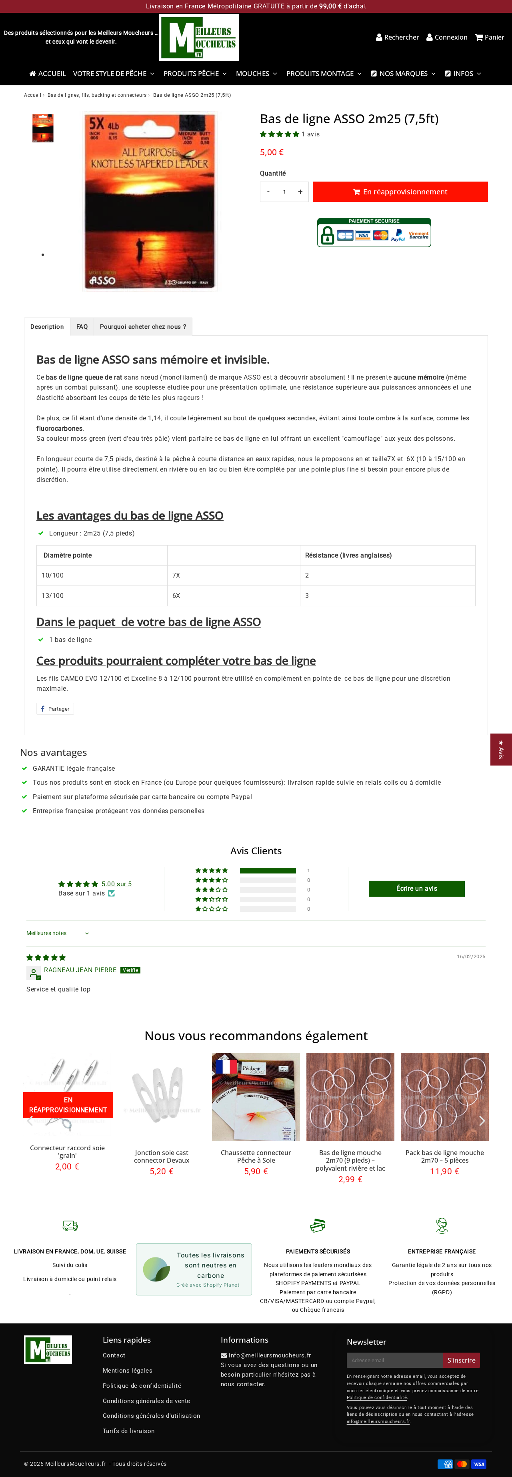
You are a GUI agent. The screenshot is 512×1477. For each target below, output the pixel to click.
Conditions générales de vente (146, 1401)
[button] (281, 134)
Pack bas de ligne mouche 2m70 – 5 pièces (445, 1156)
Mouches (252, 73)
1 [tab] (43, 255)
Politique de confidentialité (142, 1385)
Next (482, 1120)
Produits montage (320, 73)
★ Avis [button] (501, 749)
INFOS (463, 73)
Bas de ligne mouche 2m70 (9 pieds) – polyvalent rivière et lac (350, 1160)
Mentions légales (128, 1370)
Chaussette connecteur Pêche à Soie (256, 1156)
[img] (46, 957)
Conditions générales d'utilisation (151, 1415)
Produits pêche (191, 73)
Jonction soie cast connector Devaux (162, 1156)
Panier (494, 37)
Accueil (52, 73)
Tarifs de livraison (129, 1431)
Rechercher (401, 37)
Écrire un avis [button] (416, 888)
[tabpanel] (43, 128)
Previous (29, 1120)
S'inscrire (462, 1360)
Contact (114, 1355)
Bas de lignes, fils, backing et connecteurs (97, 95)
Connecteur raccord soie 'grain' (67, 1151)
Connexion (451, 37)
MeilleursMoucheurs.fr (75, 1464)
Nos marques (404, 73)
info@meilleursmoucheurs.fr (378, 1421)
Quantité (273, 173)
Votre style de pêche (109, 73)
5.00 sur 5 (117, 884)
